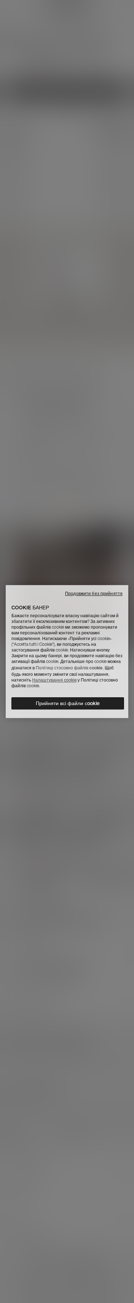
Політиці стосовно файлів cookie (69, 667)
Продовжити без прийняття (94, 593)
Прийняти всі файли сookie (68, 703)
